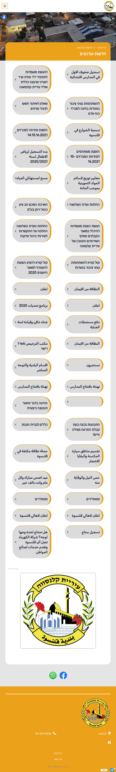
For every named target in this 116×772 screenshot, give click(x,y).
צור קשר (58, 759)
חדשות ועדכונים (85, 47)
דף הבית (102, 47)
